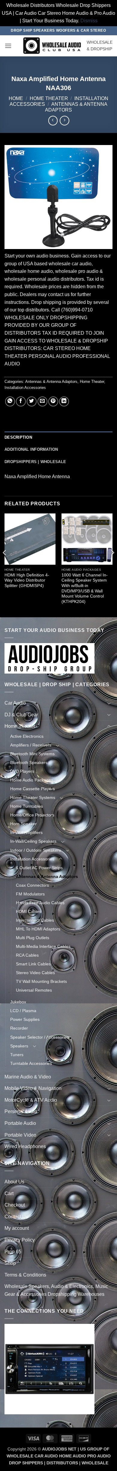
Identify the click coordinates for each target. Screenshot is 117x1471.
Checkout (14, 1204)
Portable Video (20, 1135)
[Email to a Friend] (42, 401)
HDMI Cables (28, 911)
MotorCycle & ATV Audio (30, 1100)
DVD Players (22, 771)
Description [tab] (18, 437)
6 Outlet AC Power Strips (39, 867)
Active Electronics (27, 736)
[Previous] (4, 565)
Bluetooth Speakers (28, 762)
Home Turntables (26, 806)
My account (16, 1228)
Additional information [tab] (31, 449)
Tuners (16, 1054)
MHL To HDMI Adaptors (38, 928)
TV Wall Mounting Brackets (41, 981)
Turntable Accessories (31, 1063)
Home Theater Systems (32, 797)
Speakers (19, 1045)
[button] (8, 45)
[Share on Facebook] (21, 401)
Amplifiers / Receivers (30, 745)
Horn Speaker (23, 823)
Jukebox (18, 1001)
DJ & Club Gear (21, 714)
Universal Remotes (34, 990)
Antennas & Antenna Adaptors (51, 381)
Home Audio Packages (31, 780)
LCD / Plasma (23, 1010)
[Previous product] (64, 120)
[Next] (112, 565)
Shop (10, 1263)
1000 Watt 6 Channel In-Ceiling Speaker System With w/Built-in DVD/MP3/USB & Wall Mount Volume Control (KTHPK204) (85, 588)
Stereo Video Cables (35, 972)
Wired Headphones (25, 1146)
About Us (14, 1181)
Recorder (19, 1028)
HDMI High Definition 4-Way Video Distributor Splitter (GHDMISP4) (26, 580)
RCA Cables (27, 955)
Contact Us (16, 1216)
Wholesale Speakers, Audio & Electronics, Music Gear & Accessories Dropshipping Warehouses (56, 1290)
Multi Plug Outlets (32, 937)
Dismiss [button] (89, 20)
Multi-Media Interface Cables (43, 946)
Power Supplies (25, 1019)
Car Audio (15, 703)
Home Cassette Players (32, 788)
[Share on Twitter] (32, 401)
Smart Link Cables (33, 963)
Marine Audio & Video (27, 1076)
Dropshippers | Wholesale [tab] (35, 461)
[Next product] (53, 120)
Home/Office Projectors (32, 815)
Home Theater (49, 98)
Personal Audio (20, 1111)
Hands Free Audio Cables (40, 902)
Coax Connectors (32, 885)
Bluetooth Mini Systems (32, 753)
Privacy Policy (19, 1239)
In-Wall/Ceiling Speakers (33, 841)
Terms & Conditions (25, 1274)
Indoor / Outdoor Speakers (35, 850)
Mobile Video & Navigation (33, 1088)
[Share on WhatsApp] (10, 401)
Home (16, 98)
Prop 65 (12, 1251)
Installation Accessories (25, 387)
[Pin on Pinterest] (53, 401)
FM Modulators (30, 894)
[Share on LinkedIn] (64, 401)
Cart (9, 1193)
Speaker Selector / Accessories (39, 1037)
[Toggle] (108, 703)
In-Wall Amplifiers (26, 832)
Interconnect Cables (35, 920)
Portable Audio (20, 1123)
